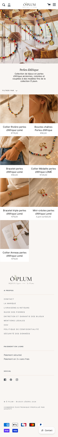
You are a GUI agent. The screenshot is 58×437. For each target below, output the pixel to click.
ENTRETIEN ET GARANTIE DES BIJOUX (24, 316)
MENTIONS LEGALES (14, 321)
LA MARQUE (10, 303)
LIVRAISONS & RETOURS (17, 308)
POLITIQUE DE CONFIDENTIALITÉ (21, 329)
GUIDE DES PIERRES (14, 312)
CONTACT (9, 299)
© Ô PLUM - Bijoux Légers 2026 (20, 401)
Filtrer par (8, 90)
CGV (6, 325)
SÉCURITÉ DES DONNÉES (17, 334)
